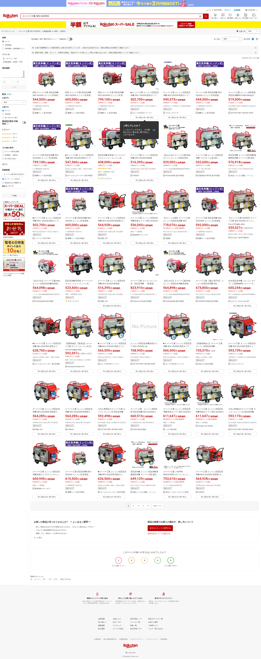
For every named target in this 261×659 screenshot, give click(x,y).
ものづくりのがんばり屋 (240, 301)
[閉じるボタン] (255, 48)
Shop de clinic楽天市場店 (142, 301)
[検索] (206, 16)
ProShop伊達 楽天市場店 (175, 176)
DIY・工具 (53, 579)
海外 (10, 94)
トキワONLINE (171, 429)
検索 (15, 87)
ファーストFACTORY (43, 238)
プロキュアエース (172, 113)
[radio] (3, 41)
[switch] (24, 122)
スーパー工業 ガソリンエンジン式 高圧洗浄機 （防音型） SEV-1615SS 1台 (144, 284)
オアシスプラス (106, 179)
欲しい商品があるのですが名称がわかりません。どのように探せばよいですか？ (65, 527)
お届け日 (5, 107)
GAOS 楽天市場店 (139, 429)
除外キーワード (8, 186)
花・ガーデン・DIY (38, 579)
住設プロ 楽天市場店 (205, 364)
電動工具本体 (65, 579)
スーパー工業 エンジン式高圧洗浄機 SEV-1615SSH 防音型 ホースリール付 (111, 221)
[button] (251, 10)
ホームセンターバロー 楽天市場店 (80, 176)
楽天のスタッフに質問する (160, 528)
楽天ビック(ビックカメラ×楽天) (177, 492)
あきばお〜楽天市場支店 (240, 238)
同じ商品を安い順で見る (145, 117)
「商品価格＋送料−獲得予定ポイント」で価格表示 (48, 39)
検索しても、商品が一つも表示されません (51, 533)
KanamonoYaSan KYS (76, 367)
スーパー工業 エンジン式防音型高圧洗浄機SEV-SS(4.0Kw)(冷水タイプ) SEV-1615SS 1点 (242, 95)
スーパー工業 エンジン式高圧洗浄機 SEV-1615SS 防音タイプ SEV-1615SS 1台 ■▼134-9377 (176, 95)
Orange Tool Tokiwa (205, 426)
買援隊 (168, 238)
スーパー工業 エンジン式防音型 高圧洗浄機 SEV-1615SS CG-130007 (144, 412)
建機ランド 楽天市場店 (43, 113)
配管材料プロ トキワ (140, 235)
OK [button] (154, 130)
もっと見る (38, 538)
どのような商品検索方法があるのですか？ (51, 530)
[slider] (2, 78)
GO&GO (136, 176)
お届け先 (5, 98)
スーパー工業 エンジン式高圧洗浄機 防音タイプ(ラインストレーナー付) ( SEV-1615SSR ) (46, 474)
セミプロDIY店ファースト (142, 113)
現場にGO (104, 238)
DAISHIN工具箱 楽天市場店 (208, 301)
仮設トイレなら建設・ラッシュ (242, 176)
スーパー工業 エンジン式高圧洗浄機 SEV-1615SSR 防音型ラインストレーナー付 (46, 412)
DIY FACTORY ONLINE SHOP (242, 113)
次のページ (157, 506)
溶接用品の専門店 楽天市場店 (209, 176)
